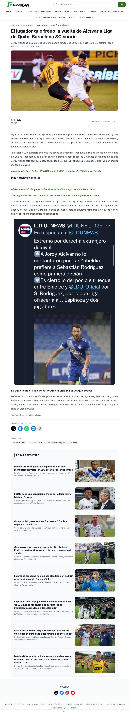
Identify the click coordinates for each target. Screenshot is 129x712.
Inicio (13, 25)
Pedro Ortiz (16, 120)
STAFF (72, 17)
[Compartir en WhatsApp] (26, 428)
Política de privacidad (36, 704)
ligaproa (21, 25)
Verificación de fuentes (115, 704)
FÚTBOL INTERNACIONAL (111, 12)
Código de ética (55, 704)
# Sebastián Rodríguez (55, 442)
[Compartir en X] (13, 428)
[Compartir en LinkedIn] (33, 428)
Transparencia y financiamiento (64, 708)
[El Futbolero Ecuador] (18, 4)
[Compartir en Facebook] (20, 428)
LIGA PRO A (78, 12)
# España (73, 442)
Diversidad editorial (94, 704)
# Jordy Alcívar (35, 442)
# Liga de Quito (19, 442)
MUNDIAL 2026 (62, 12)
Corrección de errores (74, 704)
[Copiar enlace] (39, 428)
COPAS (93, 12)
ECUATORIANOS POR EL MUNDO (50, 17)
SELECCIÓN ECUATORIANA (39, 12)
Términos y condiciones (14, 704)
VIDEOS (19, 12)
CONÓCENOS (85, 17)
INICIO (9, 12)
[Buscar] (122, 4)
